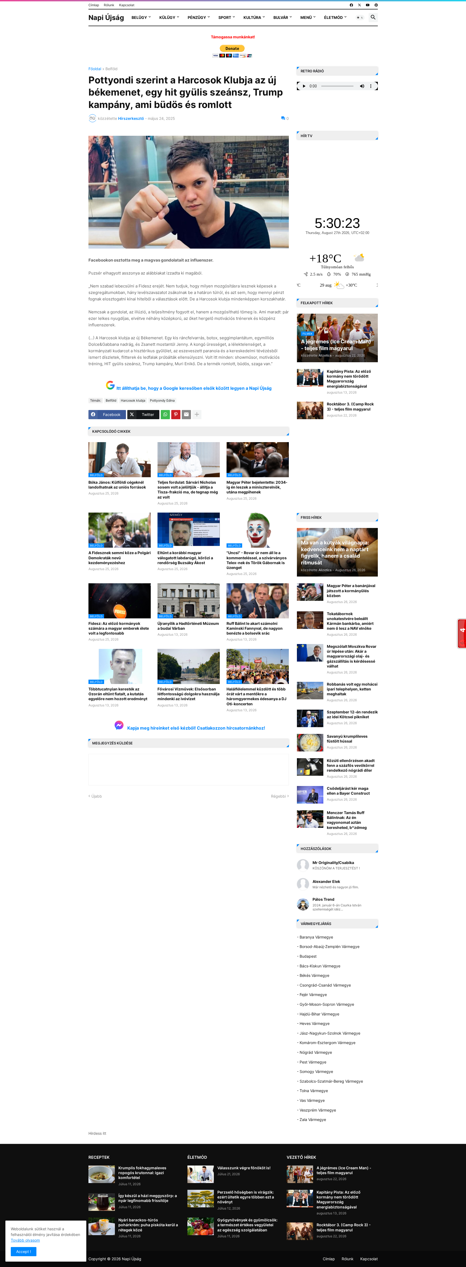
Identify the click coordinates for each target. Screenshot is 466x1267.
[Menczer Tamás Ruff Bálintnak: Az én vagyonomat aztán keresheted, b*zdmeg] (310, 819)
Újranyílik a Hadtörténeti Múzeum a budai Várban (188, 626)
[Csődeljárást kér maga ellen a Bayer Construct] (310, 795)
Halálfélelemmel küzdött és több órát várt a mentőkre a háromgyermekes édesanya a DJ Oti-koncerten (256, 696)
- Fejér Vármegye (312, 994)
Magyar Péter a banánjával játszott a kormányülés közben (351, 590)
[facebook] (351, 5)
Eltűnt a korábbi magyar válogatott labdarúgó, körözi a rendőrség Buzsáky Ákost (185, 557)
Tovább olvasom (25, 1240)
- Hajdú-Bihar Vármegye (318, 1014)
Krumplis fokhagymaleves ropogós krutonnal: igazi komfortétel (142, 1173)
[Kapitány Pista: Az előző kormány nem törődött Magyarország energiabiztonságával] (310, 378)
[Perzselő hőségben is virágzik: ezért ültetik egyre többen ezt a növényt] (200, 1198)
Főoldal (94, 69)
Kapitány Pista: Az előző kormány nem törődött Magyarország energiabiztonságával (349, 378)
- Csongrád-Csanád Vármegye (324, 985)
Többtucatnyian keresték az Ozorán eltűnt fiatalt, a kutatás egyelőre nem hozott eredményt (117, 694)
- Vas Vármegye (311, 1100)
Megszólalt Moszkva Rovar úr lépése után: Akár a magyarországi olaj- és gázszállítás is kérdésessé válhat (351, 656)
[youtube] (368, 5)
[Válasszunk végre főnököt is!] (200, 1174)
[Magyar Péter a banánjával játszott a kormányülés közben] (310, 592)
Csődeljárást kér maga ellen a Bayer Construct (348, 790)
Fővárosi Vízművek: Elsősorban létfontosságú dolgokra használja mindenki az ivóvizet (188, 694)
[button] (360, 17)
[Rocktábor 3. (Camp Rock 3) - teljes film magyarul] (310, 410)
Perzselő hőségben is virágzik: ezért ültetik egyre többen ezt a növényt (245, 1197)
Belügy (139, 17)
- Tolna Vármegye (312, 1090)
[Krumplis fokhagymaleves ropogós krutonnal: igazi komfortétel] (101, 1174)
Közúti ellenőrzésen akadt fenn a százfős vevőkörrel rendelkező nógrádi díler (351, 765)
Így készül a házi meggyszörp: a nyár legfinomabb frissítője (147, 1198)
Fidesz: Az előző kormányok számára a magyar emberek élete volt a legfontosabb (118, 628)
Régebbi (278, 796)
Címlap (93, 5)
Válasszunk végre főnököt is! (243, 1168)
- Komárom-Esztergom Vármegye (326, 1042)
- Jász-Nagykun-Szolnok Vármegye (328, 1033)
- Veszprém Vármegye (316, 1110)
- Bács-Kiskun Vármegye (318, 966)
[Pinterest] (175, 414)
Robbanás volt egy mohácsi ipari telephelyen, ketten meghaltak (352, 689)
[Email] (186, 414)
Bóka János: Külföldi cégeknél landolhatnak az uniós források (117, 484)
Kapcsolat (126, 5)
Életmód (333, 17)
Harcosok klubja (133, 400)
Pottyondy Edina (162, 400)
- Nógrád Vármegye (314, 1052)
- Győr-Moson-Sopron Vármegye (325, 1004)
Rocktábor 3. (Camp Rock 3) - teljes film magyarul (350, 406)
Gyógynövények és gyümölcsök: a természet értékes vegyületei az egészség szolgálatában (247, 1225)
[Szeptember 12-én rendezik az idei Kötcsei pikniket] (310, 718)
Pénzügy (197, 17)
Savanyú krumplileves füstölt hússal (347, 738)
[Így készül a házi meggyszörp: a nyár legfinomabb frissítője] (101, 1202)
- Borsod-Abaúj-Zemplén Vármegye (328, 946)
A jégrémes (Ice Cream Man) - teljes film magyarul (344, 1170)
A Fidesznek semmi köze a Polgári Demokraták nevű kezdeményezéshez (119, 557)
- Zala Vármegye (311, 1119)
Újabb (96, 796)
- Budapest (307, 956)
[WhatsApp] (165, 414)
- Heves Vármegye (313, 1023)
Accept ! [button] (23, 1251)
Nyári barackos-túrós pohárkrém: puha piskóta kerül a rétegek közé (148, 1225)
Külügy (167, 17)
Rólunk (109, 5)
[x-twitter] (359, 5)
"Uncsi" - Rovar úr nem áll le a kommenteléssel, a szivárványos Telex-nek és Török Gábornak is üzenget (257, 560)
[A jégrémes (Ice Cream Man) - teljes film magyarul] (300, 1174)
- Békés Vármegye (313, 975)
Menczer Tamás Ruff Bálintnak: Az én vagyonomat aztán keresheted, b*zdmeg (347, 820)
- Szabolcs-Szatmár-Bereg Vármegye (330, 1081)
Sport (224, 17)
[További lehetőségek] (196, 414)
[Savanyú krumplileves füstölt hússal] (310, 742)
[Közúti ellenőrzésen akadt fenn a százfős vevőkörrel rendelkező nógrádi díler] (310, 767)
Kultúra (252, 17)
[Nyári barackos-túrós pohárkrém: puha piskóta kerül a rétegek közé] (101, 1226)
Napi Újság (106, 17)
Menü (306, 17)
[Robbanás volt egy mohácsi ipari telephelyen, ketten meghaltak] (310, 690)
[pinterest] (376, 5)
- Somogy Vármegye (315, 1071)
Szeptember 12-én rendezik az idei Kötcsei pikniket (352, 714)
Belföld (111, 69)
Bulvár (280, 17)
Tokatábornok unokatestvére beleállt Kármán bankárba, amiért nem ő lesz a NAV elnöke (350, 621)
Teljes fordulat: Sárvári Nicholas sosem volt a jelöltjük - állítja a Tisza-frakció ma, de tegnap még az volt (187, 489)
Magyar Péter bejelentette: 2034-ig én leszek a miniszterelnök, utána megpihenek (257, 487)
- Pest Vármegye (311, 1062)
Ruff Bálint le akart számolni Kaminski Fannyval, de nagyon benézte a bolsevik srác (255, 628)
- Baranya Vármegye (315, 937)
